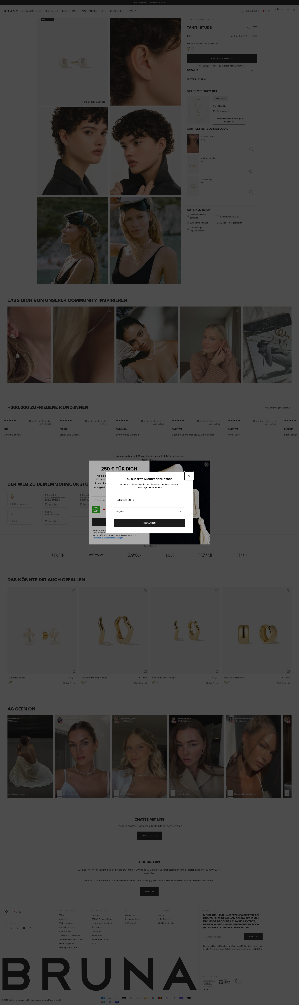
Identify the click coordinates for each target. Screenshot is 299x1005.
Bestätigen (149, 523)
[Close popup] (189, 476)
